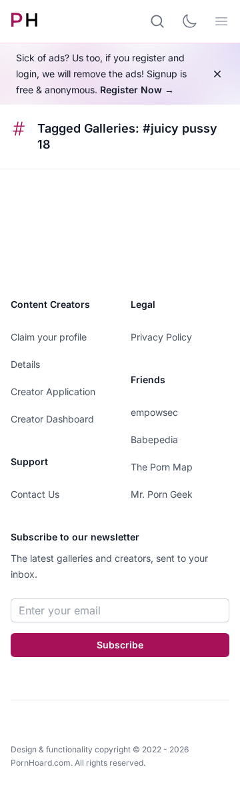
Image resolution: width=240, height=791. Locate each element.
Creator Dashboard (52, 418)
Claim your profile (49, 337)
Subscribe (120, 644)
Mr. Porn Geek (162, 494)
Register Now (137, 89)
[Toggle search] (157, 21)
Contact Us (35, 494)
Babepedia (154, 439)
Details (25, 364)
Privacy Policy (161, 337)
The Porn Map (162, 466)
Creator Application (53, 391)
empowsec (154, 412)
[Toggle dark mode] (189, 21)
